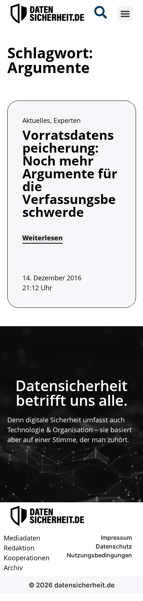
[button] (125, 13)
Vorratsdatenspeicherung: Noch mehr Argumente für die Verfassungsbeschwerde (69, 173)
